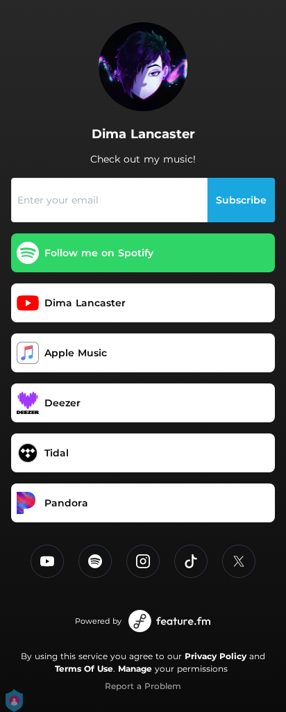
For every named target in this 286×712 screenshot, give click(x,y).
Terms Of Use (84, 668)
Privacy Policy (215, 656)
